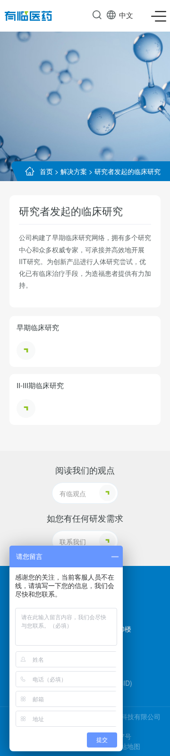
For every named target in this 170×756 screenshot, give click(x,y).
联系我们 (73, 541)
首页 (46, 171)
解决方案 (73, 171)
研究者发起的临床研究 (127, 171)
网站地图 (127, 746)
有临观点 (73, 493)
